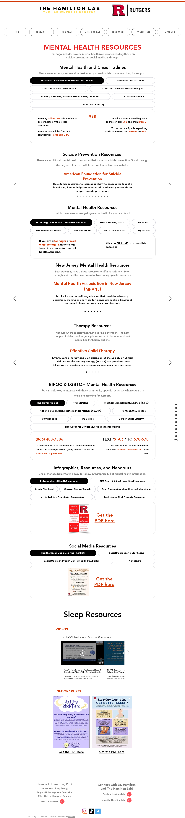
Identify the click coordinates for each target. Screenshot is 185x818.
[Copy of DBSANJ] (100, 311)
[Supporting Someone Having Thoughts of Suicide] (101, 196)
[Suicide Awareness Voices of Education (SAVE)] (86, 196)
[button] (87, 637)
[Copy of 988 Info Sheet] (107, 196)
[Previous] (15, 185)
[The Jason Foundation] (80, 196)
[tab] (67, 80)
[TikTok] (91, 811)
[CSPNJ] (94, 311)
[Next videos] (128, 652)
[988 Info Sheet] (104, 196)
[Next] (170, 185)
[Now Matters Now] (83, 196)
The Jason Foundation (65, 180)
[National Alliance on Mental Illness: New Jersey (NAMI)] (88, 311)
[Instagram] (84, 811)
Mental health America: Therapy (73, 357)
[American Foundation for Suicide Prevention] (77, 196)
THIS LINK (122, 243)
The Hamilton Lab (70, 8)
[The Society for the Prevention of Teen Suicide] (89, 196)
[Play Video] (82, 653)
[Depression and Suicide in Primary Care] (92, 196)
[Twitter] (98, 811)
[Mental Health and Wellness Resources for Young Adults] (91, 311)
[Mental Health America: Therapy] (89, 372)
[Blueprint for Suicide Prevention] (95, 196)
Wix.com (71, 817)
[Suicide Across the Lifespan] (98, 196)
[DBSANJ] (97, 311)
